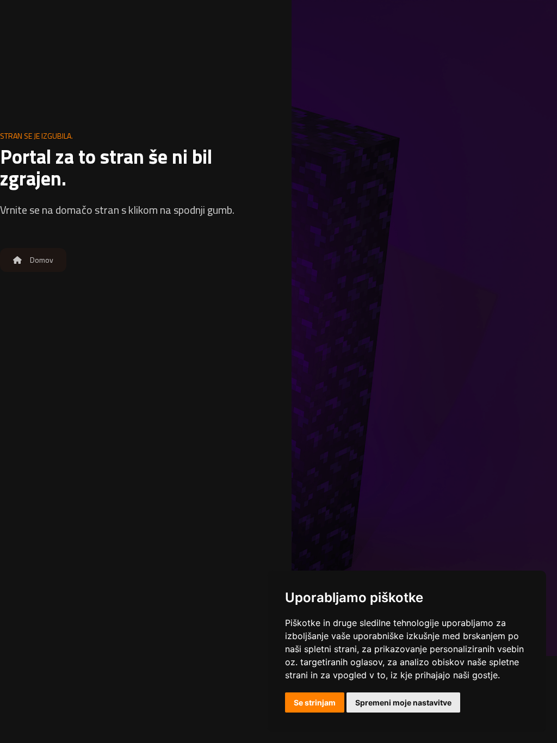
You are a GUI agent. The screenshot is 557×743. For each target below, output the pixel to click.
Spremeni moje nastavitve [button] (403, 702)
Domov (40, 259)
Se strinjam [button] (315, 702)
